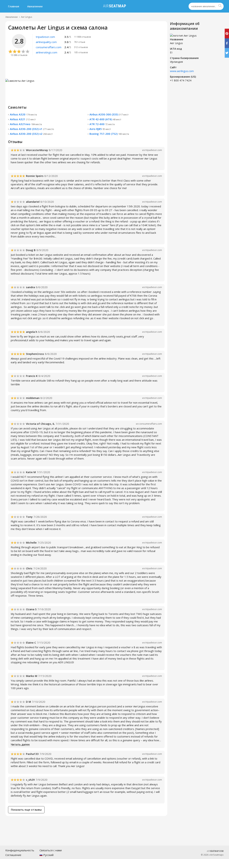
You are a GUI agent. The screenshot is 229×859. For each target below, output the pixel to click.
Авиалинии (35, 6)
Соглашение (13, 855)
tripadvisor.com (153, 150)
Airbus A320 (23, 114)
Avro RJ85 (100, 129)
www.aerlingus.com (182, 71)
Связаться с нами (51, 850)
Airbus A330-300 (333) (108, 114)
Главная (13, 6)
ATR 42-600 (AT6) (105, 119)
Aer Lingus (26, 16)
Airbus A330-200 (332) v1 (32, 129)
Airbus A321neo (26, 124)
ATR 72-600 (102, 124)
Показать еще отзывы (26, 809)
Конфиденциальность (19, 850)
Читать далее (20, 744)
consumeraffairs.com (150, 423)
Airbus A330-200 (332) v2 (31, 133)
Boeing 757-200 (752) (109, 133)
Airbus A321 (23, 119)
